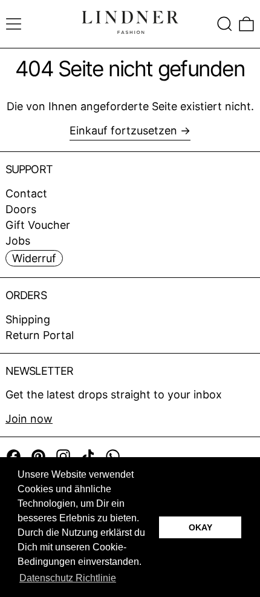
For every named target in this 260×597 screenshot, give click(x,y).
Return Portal (39, 335)
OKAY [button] (200, 527)
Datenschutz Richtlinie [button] (67, 578)
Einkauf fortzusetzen (123, 130)
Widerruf (34, 258)
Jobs (17, 240)
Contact (26, 193)
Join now (29, 418)
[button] (224, 24)
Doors (20, 209)
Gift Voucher (37, 225)
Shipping (27, 319)
